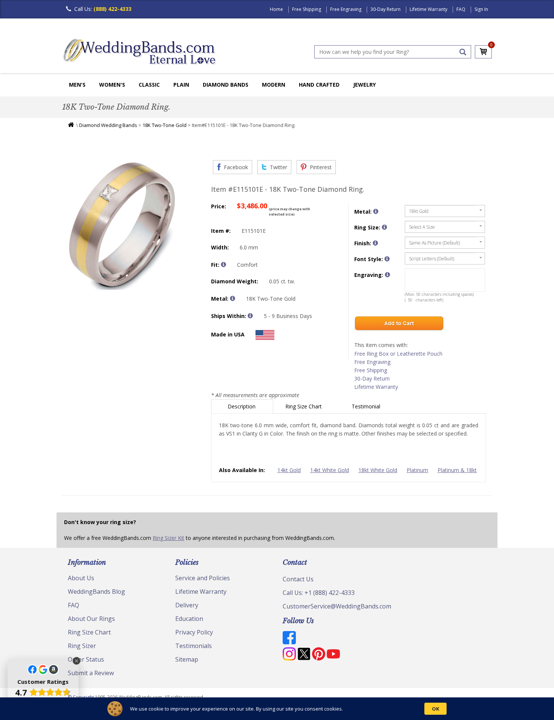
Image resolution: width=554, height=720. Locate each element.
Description (242, 406)
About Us (81, 578)
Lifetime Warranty (428, 9)
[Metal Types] (232, 298)
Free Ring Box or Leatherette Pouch (398, 353)
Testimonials (193, 646)
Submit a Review (91, 673)
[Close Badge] (76, 661)
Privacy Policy (194, 632)
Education (189, 619)
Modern (273, 84)
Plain (181, 84)
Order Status (86, 659)
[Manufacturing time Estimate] (250, 315)
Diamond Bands (225, 84)
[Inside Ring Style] (223, 264)
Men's (77, 84)
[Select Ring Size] (384, 227)
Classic (149, 84)
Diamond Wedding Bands (108, 125)
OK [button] (435, 708)
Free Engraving (345, 9)
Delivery (186, 605)
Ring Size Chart (304, 406)
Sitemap (186, 659)
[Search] (462, 52)
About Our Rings (91, 619)
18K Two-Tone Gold (164, 125)
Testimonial (367, 406)
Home (276, 9)
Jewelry (364, 84)
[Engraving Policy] (387, 258)
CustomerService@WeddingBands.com (337, 606)
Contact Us (298, 579)
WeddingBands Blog (96, 591)
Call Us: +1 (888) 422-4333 (319, 593)
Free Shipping (306, 9)
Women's (112, 84)
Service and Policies (202, 578)
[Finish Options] (375, 243)
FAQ (460, 9)
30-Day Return (385, 9)
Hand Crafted (319, 84)
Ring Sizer (82, 646)
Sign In (481, 9)
